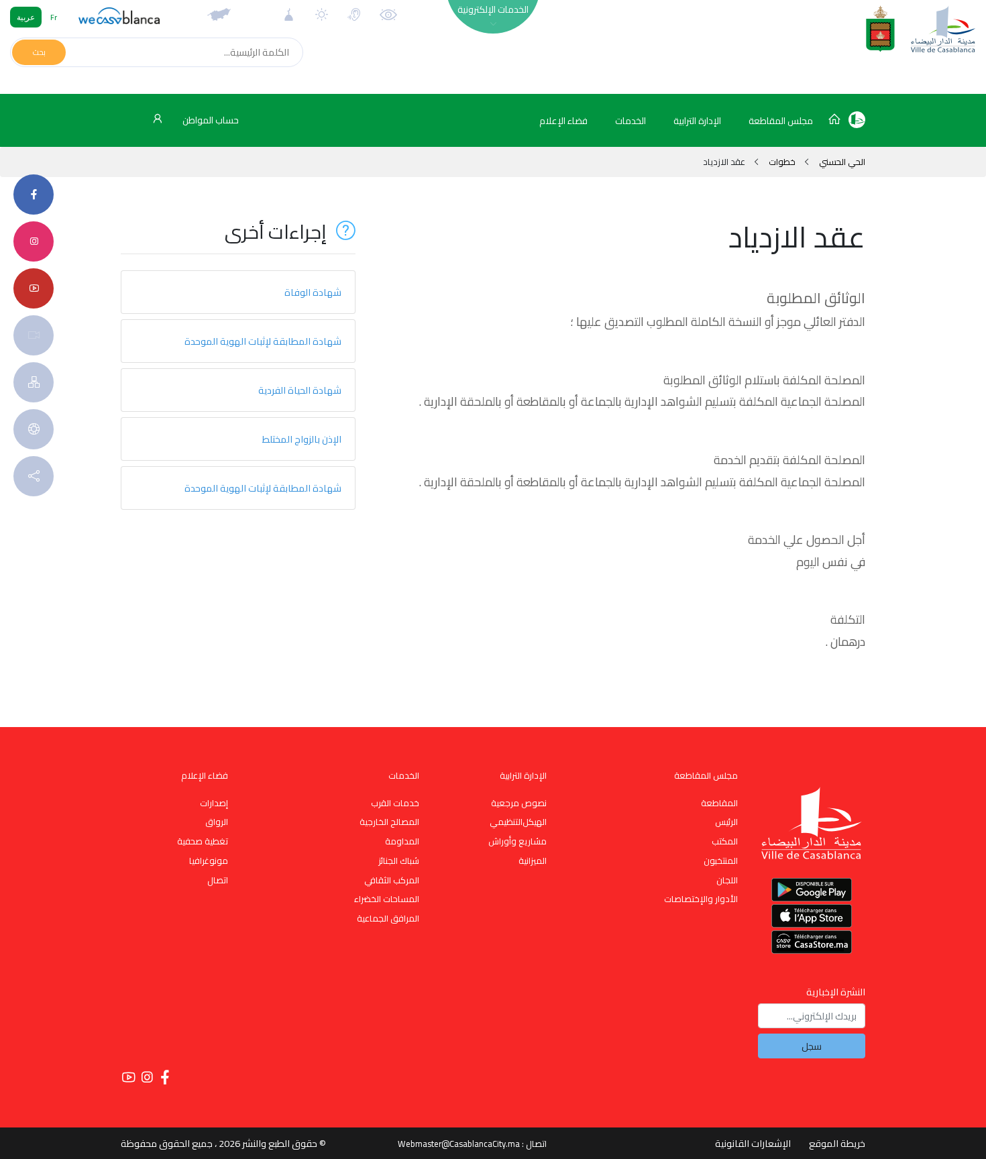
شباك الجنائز (398, 860)
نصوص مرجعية (519, 803)
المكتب (725, 841)
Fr (53, 17)
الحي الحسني (841, 162)
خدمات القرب (395, 803)
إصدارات (214, 803)
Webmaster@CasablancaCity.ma (459, 1144)
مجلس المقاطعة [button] (781, 120)
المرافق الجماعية (388, 918)
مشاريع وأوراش (517, 841)
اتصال (217, 880)
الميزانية (532, 860)
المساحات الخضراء (386, 899)
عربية (26, 17)
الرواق (216, 822)
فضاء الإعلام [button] (563, 120)
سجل (812, 1046)
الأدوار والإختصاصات (701, 899)
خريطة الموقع (837, 1143)
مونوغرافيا (208, 860)
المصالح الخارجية (389, 822)
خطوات (782, 162)
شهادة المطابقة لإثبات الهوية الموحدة (262, 341)
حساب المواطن (209, 120)
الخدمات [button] (630, 120)
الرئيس (726, 822)
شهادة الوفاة (312, 292)
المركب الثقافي (391, 880)
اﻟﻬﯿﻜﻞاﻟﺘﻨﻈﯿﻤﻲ (518, 822)
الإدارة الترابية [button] (697, 120)
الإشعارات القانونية (753, 1143)
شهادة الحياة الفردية (299, 390)
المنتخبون (721, 860)
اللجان (727, 880)
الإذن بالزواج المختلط (301, 439)
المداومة (402, 841)
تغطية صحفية (202, 841)
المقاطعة (719, 803)
